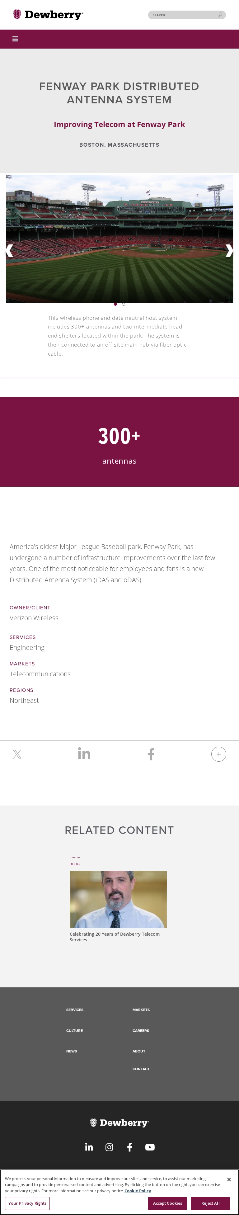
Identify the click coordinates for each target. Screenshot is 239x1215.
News (71, 1051)
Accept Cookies (167, 1203)
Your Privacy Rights (27, 1203)
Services (74, 1010)
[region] (119, 1192)
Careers (141, 1030)
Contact (141, 1069)
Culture (74, 1030)
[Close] (229, 1179)
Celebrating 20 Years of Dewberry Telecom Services (115, 937)
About (139, 1051)
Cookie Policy (137, 1191)
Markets (141, 1010)
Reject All (210, 1203)
